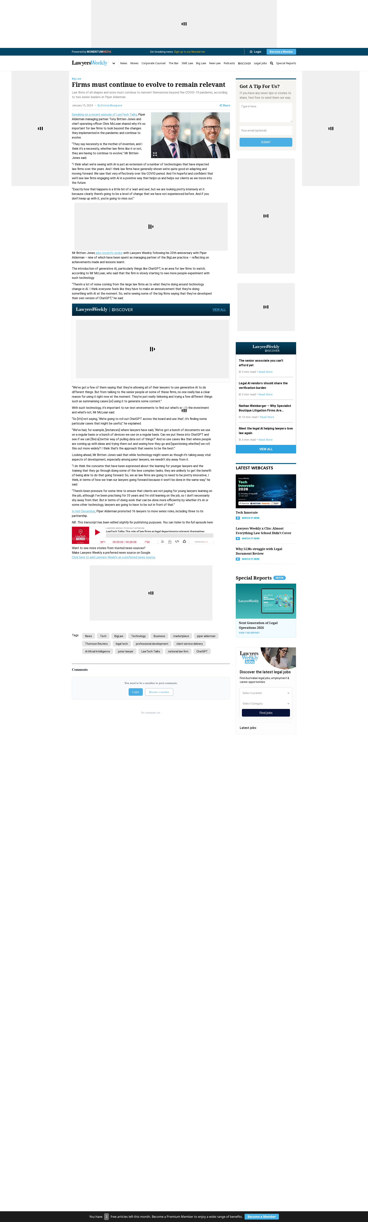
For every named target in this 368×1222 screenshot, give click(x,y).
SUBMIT (266, 142)
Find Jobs (266, 713)
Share (226, 105)
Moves (134, 63)
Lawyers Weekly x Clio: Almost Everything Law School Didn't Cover (263, 530)
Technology (138, 636)
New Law (215, 63)
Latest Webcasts (254, 468)
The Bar (174, 63)
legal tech (122, 643)
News (123, 63)
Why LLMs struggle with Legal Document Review (259, 551)
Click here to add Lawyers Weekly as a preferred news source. (114, 557)
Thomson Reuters (96, 643)
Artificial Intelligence (97, 651)
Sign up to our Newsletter (189, 51)
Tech (103, 636)
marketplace (181, 636)
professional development (152, 643)
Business (159, 636)
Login (257, 51)
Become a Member (281, 51)
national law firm (178, 651)
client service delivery (189, 643)
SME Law (187, 63)
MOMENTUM (99, 51)
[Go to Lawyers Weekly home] (90, 63)
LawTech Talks (150, 651)
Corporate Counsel (154, 63)
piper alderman (206, 636)
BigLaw (118, 636)
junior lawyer (125, 651)
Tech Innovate (247, 512)
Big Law (201, 63)
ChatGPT (202, 651)
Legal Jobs (260, 63)
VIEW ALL (219, 309)
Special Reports (286, 63)
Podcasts (229, 63)
